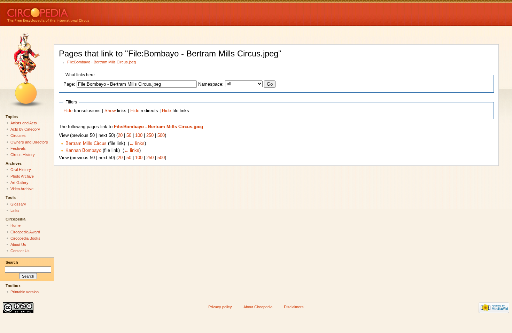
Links (15, 210)
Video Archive (21, 189)
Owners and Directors (29, 142)
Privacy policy (220, 307)
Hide (67, 110)
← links (137, 143)
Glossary (18, 204)
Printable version (24, 292)
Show (110, 110)
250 (150, 135)
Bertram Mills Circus (86, 143)
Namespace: (211, 84)
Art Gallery (19, 182)
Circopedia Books (25, 238)
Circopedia (71, 13)
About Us (18, 244)
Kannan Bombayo (83, 150)
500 (161, 135)
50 (128, 135)
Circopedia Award (25, 232)
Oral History (20, 170)
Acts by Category (25, 129)
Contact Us (20, 251)
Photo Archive (22, 176)
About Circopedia (257, 307)
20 (120, 135)
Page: (69, 84)
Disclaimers (294, 307)
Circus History (22, 155)
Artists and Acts (23, 123)
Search (12, 262)
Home (15, 225)
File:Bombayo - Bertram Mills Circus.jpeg (101, 62)
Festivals (18, 148)
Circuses (18, 135)
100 (138, 135)
